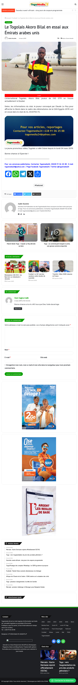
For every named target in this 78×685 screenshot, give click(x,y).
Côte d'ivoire (45, 628)
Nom (7, 350)
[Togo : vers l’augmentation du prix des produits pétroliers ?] (67, 655)
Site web (43, 357)
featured (39, 185)
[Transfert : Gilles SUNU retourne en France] (63, 266)
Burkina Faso (45, 625)
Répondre (18, 308)
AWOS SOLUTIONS (42, 681)
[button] (62, 680)
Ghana (51, 632)
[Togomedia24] (39, 4)
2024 (54, 622)
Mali (63, 632)
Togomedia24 (46, 635)
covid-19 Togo (64, 625)
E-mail (8, 357)
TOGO (68, 632)
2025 (60, 622)
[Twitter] (21, 214)
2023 (48, 622)
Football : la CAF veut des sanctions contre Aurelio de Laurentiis (37, 276)
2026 (66, 622)
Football (14, 18)
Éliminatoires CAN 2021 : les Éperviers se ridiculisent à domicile (13, 277)
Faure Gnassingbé (57, 628)
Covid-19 (54, 625)
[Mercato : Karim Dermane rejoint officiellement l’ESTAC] (49, 655)
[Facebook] (19, 214)
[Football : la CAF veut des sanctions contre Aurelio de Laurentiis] (39, 266)
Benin (72, 622)
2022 (43, 622)
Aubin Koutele (12, 38)
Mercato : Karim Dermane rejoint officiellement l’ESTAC (48, 666)
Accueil (8, 18)
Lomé (57, 632)
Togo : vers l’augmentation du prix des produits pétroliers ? (67, 666)
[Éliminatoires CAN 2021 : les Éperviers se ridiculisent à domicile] (15, 266)
